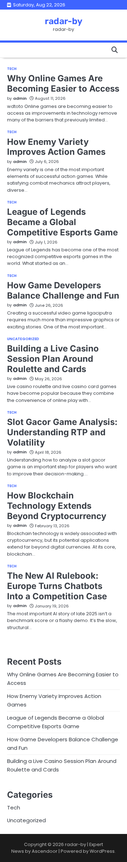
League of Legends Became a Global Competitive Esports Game (62, 222)
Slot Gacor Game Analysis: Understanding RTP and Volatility (62, 432)
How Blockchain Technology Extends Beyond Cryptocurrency (56, 505)
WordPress (102, 851)
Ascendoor (45, 851)
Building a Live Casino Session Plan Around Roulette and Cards (53, 358)
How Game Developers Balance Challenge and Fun (63, 290)
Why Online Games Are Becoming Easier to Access (63, 83)
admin (20, 98)
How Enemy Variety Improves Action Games (56, 147)
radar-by (64, 21)
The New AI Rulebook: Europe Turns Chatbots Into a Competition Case (57, 586)
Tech (12, 69)
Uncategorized (23, 339)
